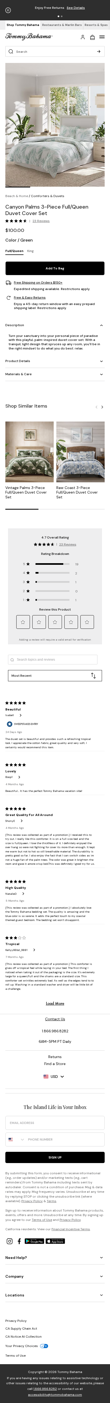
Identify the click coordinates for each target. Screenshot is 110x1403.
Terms (51, 1201)
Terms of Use (42, 1220)
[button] (58, 16)
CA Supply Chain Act (21, 1328)
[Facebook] (20, 1241)
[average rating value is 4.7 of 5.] (17, 221)
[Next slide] (102, 406)
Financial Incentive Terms (71, 1229)
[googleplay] (35, 1241)
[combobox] (15, 1139)
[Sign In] (82, 36)
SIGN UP (55, 1157)
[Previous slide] (96, 406)
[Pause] (8, 10)
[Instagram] (10, 1241)
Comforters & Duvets (47, 196)
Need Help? (16, 1257)
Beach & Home (16, 196)
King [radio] (30, 251)
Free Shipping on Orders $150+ (38, 283)
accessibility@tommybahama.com (55, 1395)
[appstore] (55, 1241)
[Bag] (92, 36)
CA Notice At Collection (23, 1336)
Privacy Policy (32, 1201)
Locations (14, 1295)
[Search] (99, 51)
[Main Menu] (102, 36)
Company (14, 1276)
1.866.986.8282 (45, 1389)
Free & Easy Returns (30, 298)
